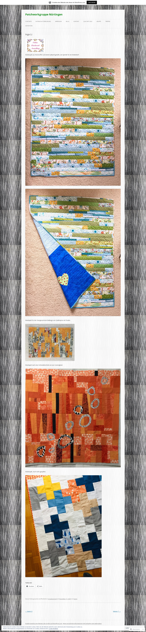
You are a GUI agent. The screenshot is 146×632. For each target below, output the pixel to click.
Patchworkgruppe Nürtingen (43, 14)
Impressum (58, 21)
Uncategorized (52, 599)
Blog (67, 21)
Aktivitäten (28, 26)
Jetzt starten (91, 2)
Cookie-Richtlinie (53, 629)
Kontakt (76, 21)
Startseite (28, 21)
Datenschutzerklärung (43, 21)
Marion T (117, 611)
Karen (75, 599)
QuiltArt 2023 (87, 21)
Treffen (107, 21)
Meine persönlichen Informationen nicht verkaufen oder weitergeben (82, 623)
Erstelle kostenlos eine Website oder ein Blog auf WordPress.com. (43, 623)
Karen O (28, 611)
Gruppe (99, 21)
